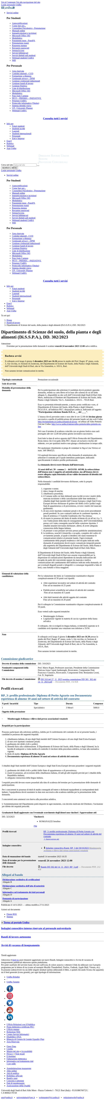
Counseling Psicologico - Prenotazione (28, 28)
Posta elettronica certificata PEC (20, 1027)
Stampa (10, 916)
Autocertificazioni (19, 23)
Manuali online (18, 31)
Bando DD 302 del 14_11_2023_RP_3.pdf (59, 867)
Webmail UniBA (19, 110)
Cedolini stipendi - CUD (22, 73)
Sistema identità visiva (21, 105)
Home (9, 320)
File (35, 826)
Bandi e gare (12, 1078)
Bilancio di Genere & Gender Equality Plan (25, 1039)
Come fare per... (19, 26)
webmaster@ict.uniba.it (49, 1097)
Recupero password (20, 48)
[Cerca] (38, 165)
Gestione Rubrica (19, 86)
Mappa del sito (13, 1051)
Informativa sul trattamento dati (20, 1061)
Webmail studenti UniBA (23, 58)
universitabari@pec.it (26, 1097)
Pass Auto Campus (20, 96)
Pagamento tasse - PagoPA (23, 40)
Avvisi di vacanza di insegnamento (20, 945)
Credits (10, 1049)
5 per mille (11, 1064)
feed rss (15, 960)
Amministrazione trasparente (19, 1068)
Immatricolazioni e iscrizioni (24, 33)
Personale (16, 136)
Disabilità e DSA (14, 1037)
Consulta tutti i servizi (55, 118)
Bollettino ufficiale (15, 1076)
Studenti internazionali (21, 133)
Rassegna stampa (19, 45)
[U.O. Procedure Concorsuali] (20, 162)
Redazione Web (13, 1032)
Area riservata (18, 71)
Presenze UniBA (19, 101)
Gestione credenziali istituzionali (26, 81)
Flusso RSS (12, 914)
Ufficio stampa (13, 1029)
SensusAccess (18, 50)
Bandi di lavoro (13, 322)
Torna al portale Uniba (16, 922)
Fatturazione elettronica (17, 1059)
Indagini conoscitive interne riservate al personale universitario (36, 928)
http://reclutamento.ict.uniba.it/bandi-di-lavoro (57, 421)
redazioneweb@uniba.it (73, 1097)
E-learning (11, 1056)
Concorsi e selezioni (15, 1081)
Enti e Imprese (18, 138)
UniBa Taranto (13, 982)
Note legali (20, 1054)
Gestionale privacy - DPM (23, 78)
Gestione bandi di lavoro (22, 83)
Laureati (15, 131)
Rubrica (10, 143)
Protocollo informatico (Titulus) (25, 103)
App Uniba (11, 148)
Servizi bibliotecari (20, 53)
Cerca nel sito (7, 165)
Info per (10, 123)
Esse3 (9, 141)
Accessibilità (26, 1051)
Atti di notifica (13, 1073)
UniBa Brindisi (13, 977)
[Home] (60, 162)
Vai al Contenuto (8, 2)
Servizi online (12, 13)
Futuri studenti (18, 126)
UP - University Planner (22, 108)
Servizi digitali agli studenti (23, 55)
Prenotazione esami (20, 43)
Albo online (12, 1071)
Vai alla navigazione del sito (28, 2)
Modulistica (17, 38)
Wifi (14, 60)
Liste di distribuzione (21, 88)
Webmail (10, 146)
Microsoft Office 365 (21, 35)
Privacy (10, 1054)
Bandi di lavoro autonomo (16, 936)
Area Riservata (13, 1042)
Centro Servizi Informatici (18, 1034)
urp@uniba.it (6, 1097)
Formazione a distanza (21, 76)
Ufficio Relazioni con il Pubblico (21, 1024)
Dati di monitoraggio (15, 1083)
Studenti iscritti (18, 128)
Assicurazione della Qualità (18, 1086)
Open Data (11, 1046)
